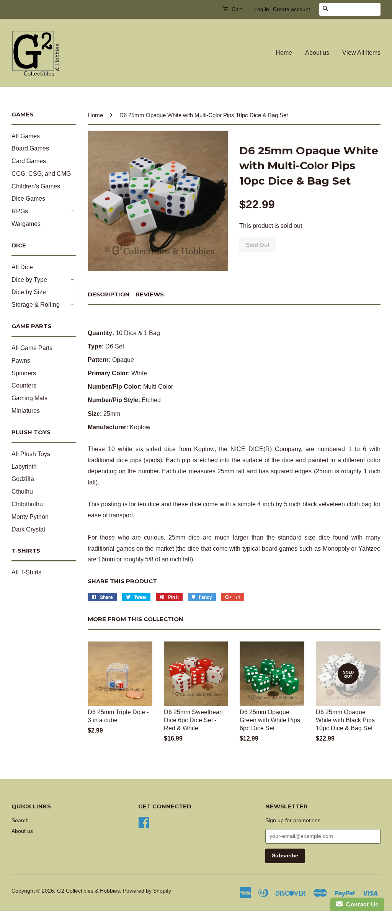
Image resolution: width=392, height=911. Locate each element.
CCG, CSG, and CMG (41, 173)
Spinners (23, 373)
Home (284, 52)
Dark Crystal (28, 529)
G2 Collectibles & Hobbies (88, 891)
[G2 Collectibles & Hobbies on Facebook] (144, 821)
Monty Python (30, 517)
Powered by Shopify (147, 891)
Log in (261, 9)
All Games (25, 136)
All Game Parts (31, 348)
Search (20, 820)
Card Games (28, 161)
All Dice (22, 267)
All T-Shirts (26, 572)
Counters (23, 385)
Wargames (26, 224)
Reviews (150, 294)
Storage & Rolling (35, 304)
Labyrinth (24, 466)
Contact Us (361, 904)
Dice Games (28, 198)
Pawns (20, 360)
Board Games (30, 148)
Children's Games (35, 186)
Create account (291, 9)
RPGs (19, 211)
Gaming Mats (29, 398)
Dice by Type (29, 279)
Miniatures (25, 410)
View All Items (361, 52)
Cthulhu (22, 491)
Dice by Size (28, 292)
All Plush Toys (30, 454)
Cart (236, 9)
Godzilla (22, 479)
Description (109, 294)
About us (317, 52)
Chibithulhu (27, 504)
